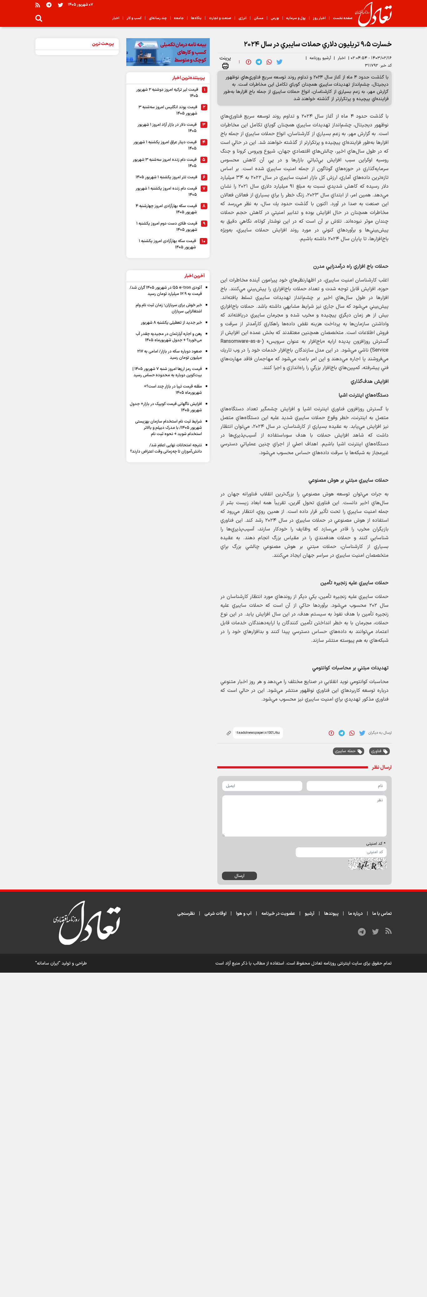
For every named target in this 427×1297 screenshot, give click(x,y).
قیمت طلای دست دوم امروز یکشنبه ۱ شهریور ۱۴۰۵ (166, 226)
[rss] (37, 5)
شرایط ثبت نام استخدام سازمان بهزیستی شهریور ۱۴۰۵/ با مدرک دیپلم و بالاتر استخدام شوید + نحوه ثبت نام (168, 427)
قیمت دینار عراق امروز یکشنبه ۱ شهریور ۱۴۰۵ (165, 145)
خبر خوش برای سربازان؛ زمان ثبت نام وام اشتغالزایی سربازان (169, 308)
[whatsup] (269, 62)
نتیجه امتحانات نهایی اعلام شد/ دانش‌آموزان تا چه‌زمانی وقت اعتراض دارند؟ (166, 448)
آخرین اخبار (194, 276)
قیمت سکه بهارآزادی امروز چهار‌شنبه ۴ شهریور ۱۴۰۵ (166, 209)
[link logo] (371, 14)
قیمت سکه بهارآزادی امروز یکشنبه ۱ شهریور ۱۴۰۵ (167, 244)
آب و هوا (244, 913)
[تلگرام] (49, 5)
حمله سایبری (345, 751)
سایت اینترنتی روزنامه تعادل (336, 963)
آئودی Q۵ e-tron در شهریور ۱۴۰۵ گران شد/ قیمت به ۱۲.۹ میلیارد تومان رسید (166, 291)
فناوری (376, 751)
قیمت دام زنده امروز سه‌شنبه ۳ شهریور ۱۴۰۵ (165, 163)
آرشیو (309, 913)
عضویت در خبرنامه (278, 913)
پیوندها (331, 913)
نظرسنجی (186, 913)
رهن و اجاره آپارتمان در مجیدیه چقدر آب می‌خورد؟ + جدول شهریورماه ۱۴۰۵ (169, 337)
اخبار (341, 58)
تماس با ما (382, 913)
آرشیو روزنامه (320, 58)
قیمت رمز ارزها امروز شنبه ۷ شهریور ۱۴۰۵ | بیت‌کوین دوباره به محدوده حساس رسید (167, 372)
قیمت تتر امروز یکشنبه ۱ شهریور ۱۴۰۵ (166, 177)
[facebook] (248, 62)
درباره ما (355, 913)
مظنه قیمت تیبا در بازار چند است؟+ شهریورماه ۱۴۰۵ (173, 389)
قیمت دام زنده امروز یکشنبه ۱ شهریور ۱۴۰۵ (166, 191)
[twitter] (279, 62)
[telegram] (259, 62)
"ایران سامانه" (47, 963)
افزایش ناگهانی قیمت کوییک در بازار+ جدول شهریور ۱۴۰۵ (166, 407)
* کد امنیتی (375, 844)
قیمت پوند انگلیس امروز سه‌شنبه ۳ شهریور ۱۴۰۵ (167, 110)
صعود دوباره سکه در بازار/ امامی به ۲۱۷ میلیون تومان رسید (169, 354)
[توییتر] (60, 5)
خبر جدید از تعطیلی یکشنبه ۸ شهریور (171, 323)
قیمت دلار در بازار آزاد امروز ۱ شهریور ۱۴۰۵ (167, 128)
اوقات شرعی (215, 913)
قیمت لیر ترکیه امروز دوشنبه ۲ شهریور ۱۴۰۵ (167, 93)
